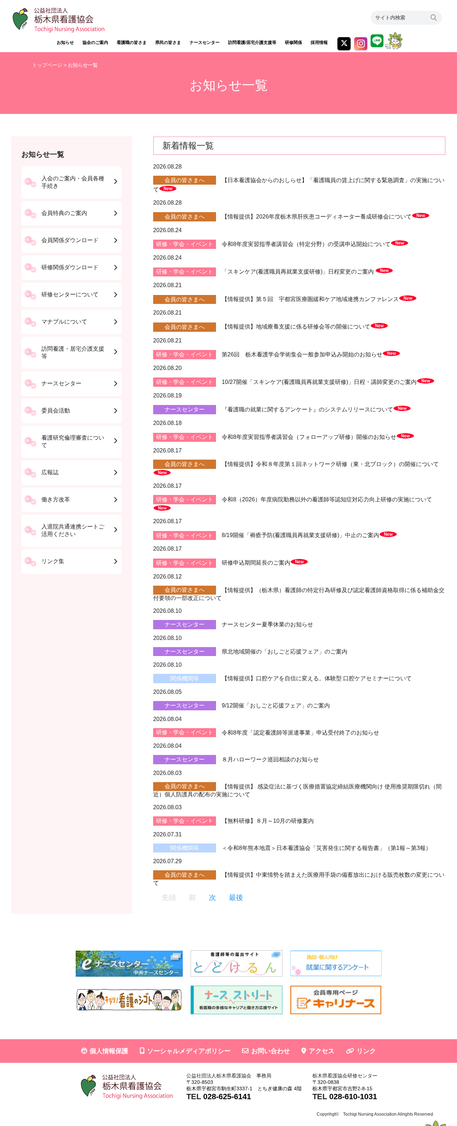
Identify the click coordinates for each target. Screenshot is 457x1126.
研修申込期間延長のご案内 (256, 563)
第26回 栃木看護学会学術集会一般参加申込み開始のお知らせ (302, 354)
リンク (366, 1051)
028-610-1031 (353, 1096)
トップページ (47, 65)
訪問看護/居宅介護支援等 (252, 42)
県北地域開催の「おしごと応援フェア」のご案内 (284, 652)
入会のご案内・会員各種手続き (72, 182)
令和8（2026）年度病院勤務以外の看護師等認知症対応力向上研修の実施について (327, 499)
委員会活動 (55, 410)
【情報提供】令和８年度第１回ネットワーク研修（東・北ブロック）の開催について (330, 464)
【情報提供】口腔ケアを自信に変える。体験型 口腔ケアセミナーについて (317, 678)
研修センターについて (70, 294)
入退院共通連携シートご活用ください (72, 530)
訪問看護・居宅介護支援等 (72, 352)
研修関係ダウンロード (70, 267)
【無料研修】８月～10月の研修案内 (268, 821)
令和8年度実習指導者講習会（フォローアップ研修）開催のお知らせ (309, 437)
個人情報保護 (109, 1051)
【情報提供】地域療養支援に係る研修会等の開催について (296, 327)
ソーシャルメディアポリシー (189, 1051)
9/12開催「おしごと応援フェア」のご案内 (276, 705)
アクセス (322, 1051)
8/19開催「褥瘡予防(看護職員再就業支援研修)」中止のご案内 (300, 535)
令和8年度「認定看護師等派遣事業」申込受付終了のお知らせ (300, 732)
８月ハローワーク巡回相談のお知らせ (270, 759)
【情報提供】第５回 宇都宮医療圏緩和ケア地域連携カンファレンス (310, 299)
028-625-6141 (227, 1096)
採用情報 (319, 42)
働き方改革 (55, 499)
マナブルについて (64, 322)
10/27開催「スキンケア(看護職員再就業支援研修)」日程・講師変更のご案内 (319, 382)
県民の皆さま (168, 42)
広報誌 (50, 472)
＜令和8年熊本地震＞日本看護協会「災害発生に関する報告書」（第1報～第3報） (326, 848)
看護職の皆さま (132, 42)
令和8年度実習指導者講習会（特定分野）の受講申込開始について (306, 244)
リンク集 (52, 561)
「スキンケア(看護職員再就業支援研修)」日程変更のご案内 (298, 272)
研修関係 (293, 42)
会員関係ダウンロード (70, 240)
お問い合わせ (270, 1051)
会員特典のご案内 (64, 213)
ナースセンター (205, 42)
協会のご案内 (95, 42)
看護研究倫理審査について (72, 441)
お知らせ (65, 42)
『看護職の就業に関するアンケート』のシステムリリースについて (307, 409)
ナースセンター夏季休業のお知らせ (267, 624)
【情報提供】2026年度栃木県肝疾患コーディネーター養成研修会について (317, 217)
